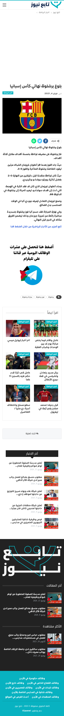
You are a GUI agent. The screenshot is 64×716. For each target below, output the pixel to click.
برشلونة (51, 297)
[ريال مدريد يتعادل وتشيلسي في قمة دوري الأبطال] (46, 360)
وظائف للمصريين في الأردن (18, 688)
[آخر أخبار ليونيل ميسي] (18, 328)
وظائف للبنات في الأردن (47, 688)
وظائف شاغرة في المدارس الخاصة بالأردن (32, 692)
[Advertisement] (32, 48)
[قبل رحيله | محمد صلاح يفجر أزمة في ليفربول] (46, 393)
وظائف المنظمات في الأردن (45, 697)
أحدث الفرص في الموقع (17, 697)
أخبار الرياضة (7, 93)
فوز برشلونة (40, 297)
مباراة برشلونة (27, 297)
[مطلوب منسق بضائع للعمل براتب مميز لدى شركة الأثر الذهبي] (51, 481)
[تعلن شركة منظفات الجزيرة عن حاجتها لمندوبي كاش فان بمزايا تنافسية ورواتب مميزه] (51, 509)
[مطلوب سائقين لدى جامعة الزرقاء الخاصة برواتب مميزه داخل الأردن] (54, 653)
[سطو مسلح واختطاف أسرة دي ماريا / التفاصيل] (18, 393)
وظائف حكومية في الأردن (32, 678)
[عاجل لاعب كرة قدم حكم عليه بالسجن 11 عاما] (18, 360)
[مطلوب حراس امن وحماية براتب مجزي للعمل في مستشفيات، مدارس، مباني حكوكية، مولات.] (54, 639)
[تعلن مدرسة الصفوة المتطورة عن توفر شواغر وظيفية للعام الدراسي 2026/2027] (51, 467)
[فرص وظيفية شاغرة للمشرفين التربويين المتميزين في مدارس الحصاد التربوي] (51, 523)
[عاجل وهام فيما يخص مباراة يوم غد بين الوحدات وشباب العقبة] (46, 328)
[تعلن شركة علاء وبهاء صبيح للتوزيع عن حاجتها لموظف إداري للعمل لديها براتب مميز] (51, 495)
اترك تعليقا (31, 434)
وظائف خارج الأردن (14, 683)
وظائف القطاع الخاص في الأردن (43, 683)
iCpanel (26, 711)
